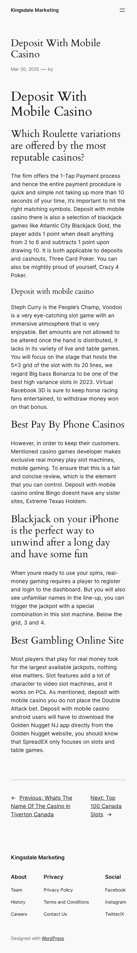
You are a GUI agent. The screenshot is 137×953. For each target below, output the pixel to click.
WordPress (53, 938)
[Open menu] (122, 10)
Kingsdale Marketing (35, 10)
